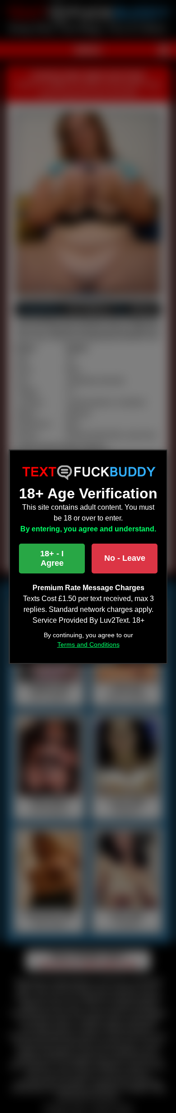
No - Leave (124, 558)
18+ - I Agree (52, 558)
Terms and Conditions (88, 644)
